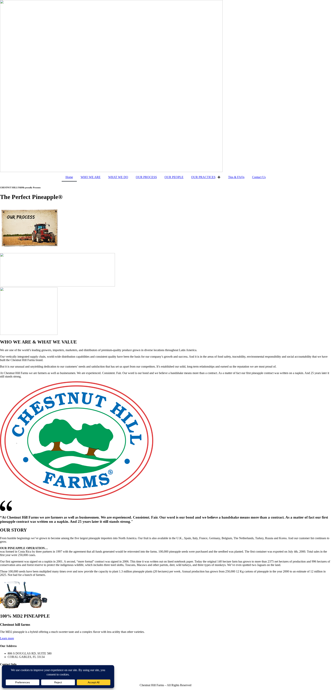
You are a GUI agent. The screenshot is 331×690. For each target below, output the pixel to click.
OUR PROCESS (146, 177)
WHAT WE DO (118, 177)
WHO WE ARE (91, 177)
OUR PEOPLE (174, 177)
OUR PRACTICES (203, 177)
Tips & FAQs (236, 177)
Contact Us (259, 177)
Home (69, 177)
